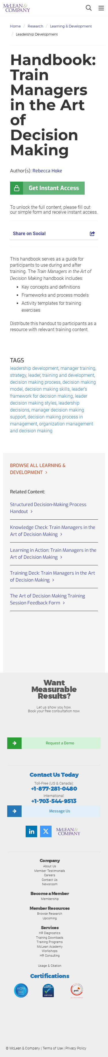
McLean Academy (49, 947)
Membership (50, 899)
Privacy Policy (75, 1048)
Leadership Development (37, 34)
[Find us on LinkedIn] (31, 831)
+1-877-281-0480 (54, 789)
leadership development (34, 368)
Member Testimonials (49, 871)
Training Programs (50, 942)
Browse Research (49, 914)
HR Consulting (50, 955)
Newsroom (50, 884)
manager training (77, 368)
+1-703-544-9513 (53, 801)
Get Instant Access (54, 188)
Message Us (59, 811)
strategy (18, 375)
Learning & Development (71, 26)
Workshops (50, 951)
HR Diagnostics (49, 933)
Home (15, 26)
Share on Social (29, 233)
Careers (49, 875)
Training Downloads (49, 938)
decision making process (35, 382)
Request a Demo (60, 743)
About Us (49, 866)
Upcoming (50, 918)
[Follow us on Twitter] (46, 831)
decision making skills (47, 389)
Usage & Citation (49, 966)
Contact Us (50, 880)
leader (34, 375)
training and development (68, 375)
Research (35, 26)
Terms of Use (53, 1048)
